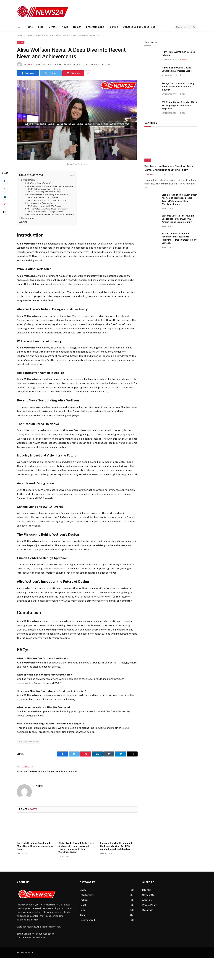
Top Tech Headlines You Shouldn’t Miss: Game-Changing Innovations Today (35, 846)
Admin (29, 65)
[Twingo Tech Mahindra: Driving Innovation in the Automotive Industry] (151, 87)
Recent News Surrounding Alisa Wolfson (49, 195)
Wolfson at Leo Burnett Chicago (47, 189)
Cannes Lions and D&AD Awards (47, 206)
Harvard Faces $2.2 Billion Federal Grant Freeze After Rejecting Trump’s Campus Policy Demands (179, 238)
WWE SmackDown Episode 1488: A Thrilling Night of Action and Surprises (179, 105)
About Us (147, 900)
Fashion (113, 26)
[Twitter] (5, 189)
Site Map (146, 890)
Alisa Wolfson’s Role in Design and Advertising (51, 186)
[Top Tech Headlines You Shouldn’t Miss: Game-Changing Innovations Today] (35, 828)
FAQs (24, 221)
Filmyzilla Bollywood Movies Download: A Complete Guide (177, 69)
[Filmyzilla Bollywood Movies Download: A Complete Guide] (151, 71)
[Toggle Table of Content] (70, 175)
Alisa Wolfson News (28, 742)
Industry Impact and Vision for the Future (51, 200)
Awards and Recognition (42, 203)
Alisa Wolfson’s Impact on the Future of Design (51, 214)
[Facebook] (5, 181)
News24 (29, 952)
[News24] (43, 11)
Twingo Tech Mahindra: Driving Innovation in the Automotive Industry (178, 86)
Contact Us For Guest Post (139, 26)
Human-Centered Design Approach (48, 212)
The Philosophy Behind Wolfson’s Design (49, 209)
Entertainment (95, 26)
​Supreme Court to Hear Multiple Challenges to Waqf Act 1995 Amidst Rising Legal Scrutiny (116, 846)
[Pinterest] (5, 204)
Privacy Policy (149, 905)
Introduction (28, 180)
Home (29, 26)
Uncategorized (87, 920)
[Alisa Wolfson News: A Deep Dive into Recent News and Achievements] (77, 159)
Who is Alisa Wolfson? (40, 183)
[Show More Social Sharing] (88, 73)
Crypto (53, 26)
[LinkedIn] (5, 196)
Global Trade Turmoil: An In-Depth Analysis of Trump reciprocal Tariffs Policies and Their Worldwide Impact (76, 847)
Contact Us (148, 895)
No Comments (92, 65)
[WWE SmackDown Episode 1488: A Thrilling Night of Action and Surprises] (151, 106)
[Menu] (19, 27)
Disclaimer (147, 910)
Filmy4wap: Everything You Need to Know (178, 53)
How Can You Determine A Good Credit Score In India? (47, 771)
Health (77, 26)
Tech (41, 26)
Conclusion (27, 218)
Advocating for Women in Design (48, 192)
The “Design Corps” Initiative (46, 197)
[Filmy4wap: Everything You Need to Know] (151, 55)
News (65, 26)
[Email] (5, 212)
